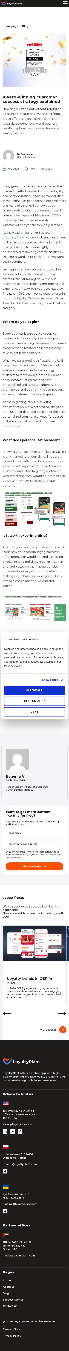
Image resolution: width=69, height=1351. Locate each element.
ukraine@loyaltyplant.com (20, 1204)
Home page (10, 26)
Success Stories (13, 1299)
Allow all (34, 690)
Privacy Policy (13, 857)
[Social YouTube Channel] (12, 1132)
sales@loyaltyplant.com (18, 1124)
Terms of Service (47, 854)
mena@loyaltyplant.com (19, 1255)
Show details (50, 679)
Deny (34, 711)
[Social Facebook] (20, 1132)
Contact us (10, 1306)
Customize (32, 701)
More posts (48, 1029)
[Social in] (5, 1132)
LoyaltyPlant (15, 237)
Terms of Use (11, 1329)
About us (9, 1286)
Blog (25, 26)
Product (8, 1280)
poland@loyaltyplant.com (20, 1164)
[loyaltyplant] (12, 3)
